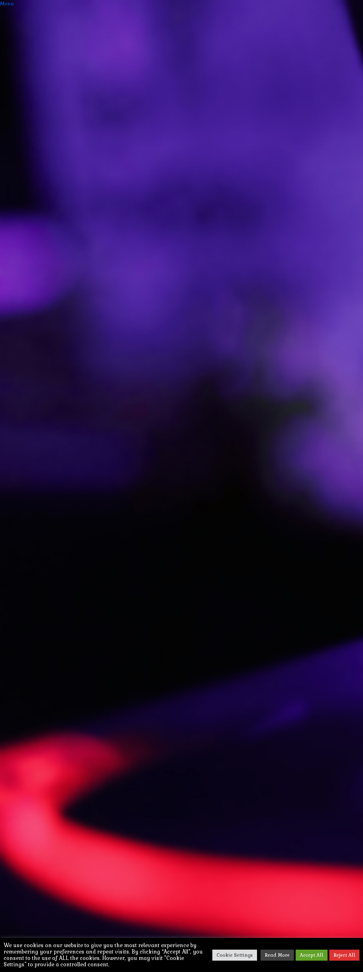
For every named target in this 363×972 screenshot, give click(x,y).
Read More (277, 955)
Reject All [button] (344, 955)
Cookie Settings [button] (235, 955)
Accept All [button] (311, 955)
